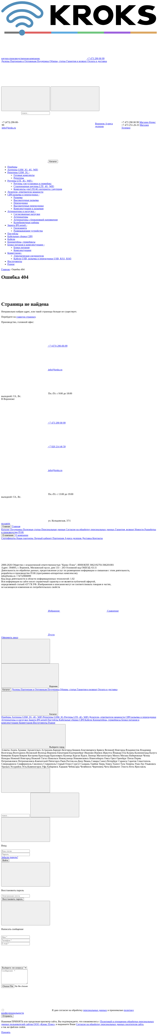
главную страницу (25, 317)
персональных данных (95, 1010)
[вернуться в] (24, 161)
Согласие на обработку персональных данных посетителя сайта (109, 1024)
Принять (5, 1032)
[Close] (25, 829)
